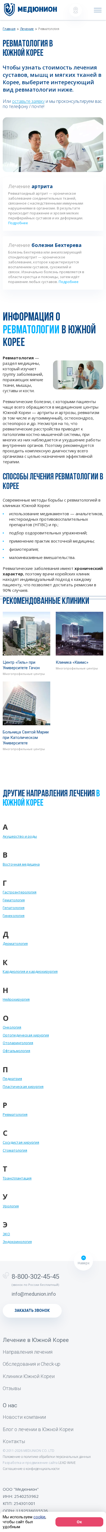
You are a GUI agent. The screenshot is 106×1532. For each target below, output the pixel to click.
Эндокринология (17, 1241)
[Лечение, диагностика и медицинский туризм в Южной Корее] (30, 9)
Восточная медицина (21, 864)
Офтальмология (16, 1050)
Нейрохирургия (16, 999)
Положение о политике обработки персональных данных (47, 1456)
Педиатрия (12, 1078)
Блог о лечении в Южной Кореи (38, 1429)
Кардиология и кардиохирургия (30, 971)
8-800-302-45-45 (35, 1276)
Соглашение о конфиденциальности (31, 1468)
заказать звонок (32, 1311)
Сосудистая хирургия (21, 1142)
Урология (11, 1206)
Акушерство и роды (20, 836)
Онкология (12, 1027)
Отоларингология (18, 1042)
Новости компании (24, 1417)
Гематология (14, 900)
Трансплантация (17, 1178)
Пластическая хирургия (23, 1086)
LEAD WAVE (67, 1462)
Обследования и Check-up (31, 1364)
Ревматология (15, 1114)
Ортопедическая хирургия (26, 1035)
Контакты (14, 1441)
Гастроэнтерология (19, 892)
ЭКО (6, 1233)
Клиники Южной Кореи (29, 1376)
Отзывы (12, 1388)
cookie (39, 1516)
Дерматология (15, 943)
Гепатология (13, 907)
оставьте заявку (28, 101)
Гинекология (13, 915)
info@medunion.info (34, 1294)
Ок (79, 1521)
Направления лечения (27, 1352)
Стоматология (15, 1150)
